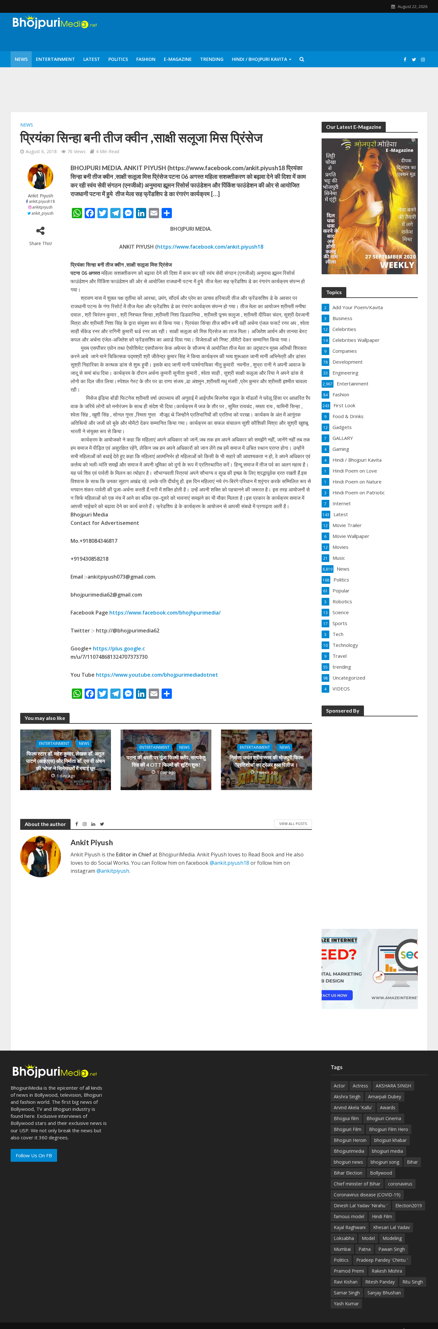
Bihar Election (348, 1173)
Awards (387, 1107)
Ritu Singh (412, 1282)
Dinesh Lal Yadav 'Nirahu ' (361, 1205)
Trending (211, 59)
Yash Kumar (346, 1303)
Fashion (146, 59)
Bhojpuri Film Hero (388, 1129)
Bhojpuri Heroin (350, 1140)
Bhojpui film (346, 1118)
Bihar (412, 1162)
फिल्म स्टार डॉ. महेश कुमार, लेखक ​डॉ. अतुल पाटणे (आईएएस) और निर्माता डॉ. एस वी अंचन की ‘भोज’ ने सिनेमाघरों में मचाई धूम (65, 761)
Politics (118, 59)
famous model (349, 1216)
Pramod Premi (349, 1271)
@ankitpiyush (113, 870)
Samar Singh (347, 1293)
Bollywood (381, 1173)
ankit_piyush (42, 213)
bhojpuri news (348, 1162)
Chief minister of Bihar (357, 1184)
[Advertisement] (370, 818)
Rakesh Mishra (387, 1271)
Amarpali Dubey (384, 1097)
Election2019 (408, 1205)
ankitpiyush (42, 207)
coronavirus (400, 1184)
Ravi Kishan (346, 1282)
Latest (91, 59)
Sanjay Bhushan (384, 1293)
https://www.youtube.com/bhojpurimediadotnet (157, 674)
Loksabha (344, 1238)
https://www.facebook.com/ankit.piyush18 (210, 246)
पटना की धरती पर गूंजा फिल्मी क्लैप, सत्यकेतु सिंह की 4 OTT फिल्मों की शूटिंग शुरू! (166, 761)
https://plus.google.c (119, 648)
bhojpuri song (385, 1162)
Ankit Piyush (40, 196)
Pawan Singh (391, 1249)
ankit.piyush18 (42, 201)
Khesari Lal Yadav (391, 1227)
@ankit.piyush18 (229, 862)
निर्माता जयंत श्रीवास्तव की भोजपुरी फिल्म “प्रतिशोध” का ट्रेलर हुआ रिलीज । (266, 761)
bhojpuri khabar (390, 1140)
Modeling (392, 1238)
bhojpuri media (387, 1151)
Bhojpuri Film (347, 1129)
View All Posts (293, 823)
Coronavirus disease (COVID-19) (367, 1195)
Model (368, 1238)
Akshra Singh (347, 1097)
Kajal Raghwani (350, 1227)
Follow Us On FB (34, 1155)
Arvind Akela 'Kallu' (353, 1107)
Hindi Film (382, 1216)
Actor (339, 1086)
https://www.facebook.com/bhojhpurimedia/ (165, 612)
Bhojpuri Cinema (383, 1118)
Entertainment (55, 59)
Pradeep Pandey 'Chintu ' (382, 1260)
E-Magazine (178, 59)
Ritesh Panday (380, 1282)
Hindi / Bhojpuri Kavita (259, 59)
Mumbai (342, 1249)
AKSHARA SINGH (393, 1086)
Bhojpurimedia (349, 1151)
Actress (360, 1086)
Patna (364, 1249)
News (21, 59)
